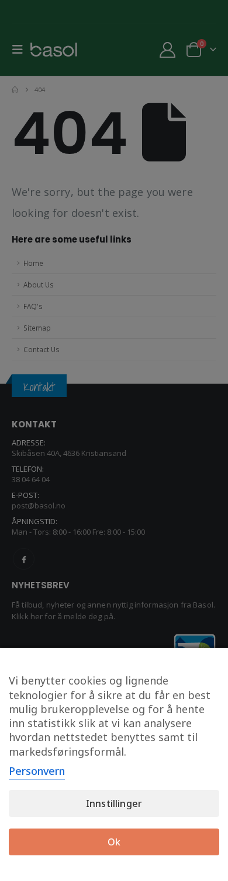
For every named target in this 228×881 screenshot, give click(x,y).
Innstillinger (114, 803)
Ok (114, 842)
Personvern (37, 771)
